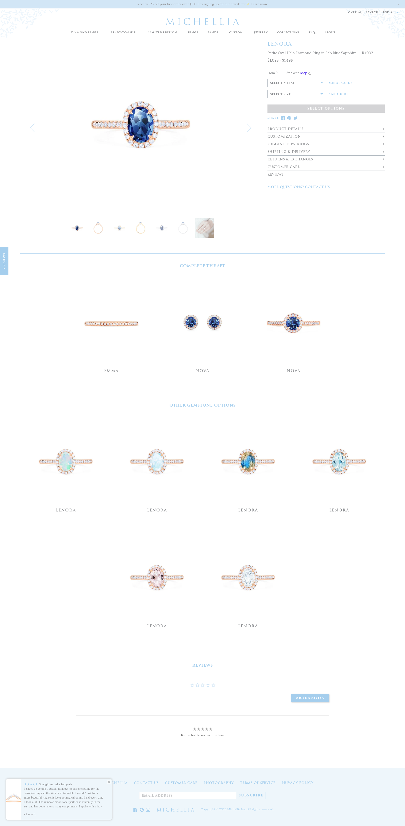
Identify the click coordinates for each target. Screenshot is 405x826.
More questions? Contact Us (298, 187)
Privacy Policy (297, 782)
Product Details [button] (285, 129)
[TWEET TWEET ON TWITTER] (295, 118)
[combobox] (388, 12)
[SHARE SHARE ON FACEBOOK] (283, 118)
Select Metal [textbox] (282, 83)
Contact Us (146, 782)
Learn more (259, 4)
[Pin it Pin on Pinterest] (142, 809)
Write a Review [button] (310, 698)
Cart (355, 12)
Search (372, 12)
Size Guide (338, 94)
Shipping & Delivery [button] (288, 151)
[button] (193, 32)
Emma (111, 371)
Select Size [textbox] (280, 94)
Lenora (66, 510)
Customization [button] (284, 136)
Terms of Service (257, 782)
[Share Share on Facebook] (135, 809)
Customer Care (181, 782)
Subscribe (251, 795)
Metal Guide (340, 83)
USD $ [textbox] (388, 12)
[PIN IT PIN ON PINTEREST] (289, 118)
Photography (219, 782)
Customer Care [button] (283, 167)
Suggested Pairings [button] (288, 144)
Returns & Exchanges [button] (290, 159)
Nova (202, 371)
